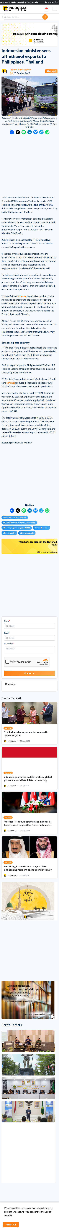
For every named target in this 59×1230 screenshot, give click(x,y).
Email (7, 633)
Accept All (11, 1224)
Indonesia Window (20, 69)
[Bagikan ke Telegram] (41, 132)
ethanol (22, 296)
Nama (7, 621)
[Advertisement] (29, 165)
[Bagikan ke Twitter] (18, 132)
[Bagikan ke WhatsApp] (47, 132)
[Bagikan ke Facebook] (12, 132)
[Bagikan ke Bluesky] (35, 132)
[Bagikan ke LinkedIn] (29, 132)
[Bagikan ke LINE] (23, 132)
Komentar (9, 644)
